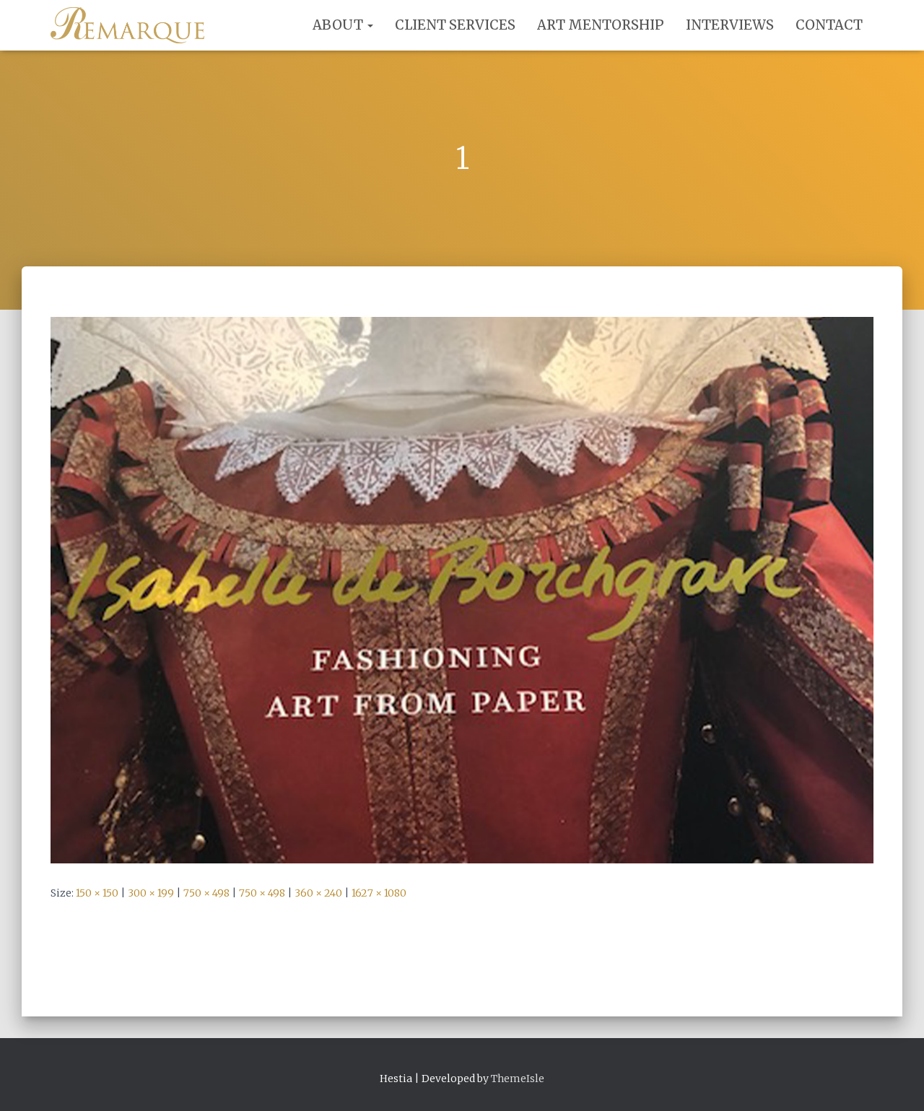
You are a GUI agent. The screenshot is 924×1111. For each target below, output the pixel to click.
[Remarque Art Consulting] (127, 25)
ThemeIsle (517, 1078)
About (339, 25)
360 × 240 (318, 892)
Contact (829, 25)
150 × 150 (97, 892)
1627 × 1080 (379, 892)
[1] (462, 589)
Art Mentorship (600, 25)
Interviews (730, 25)
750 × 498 (206, 892)
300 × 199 (151, 892)
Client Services (455, 25)
